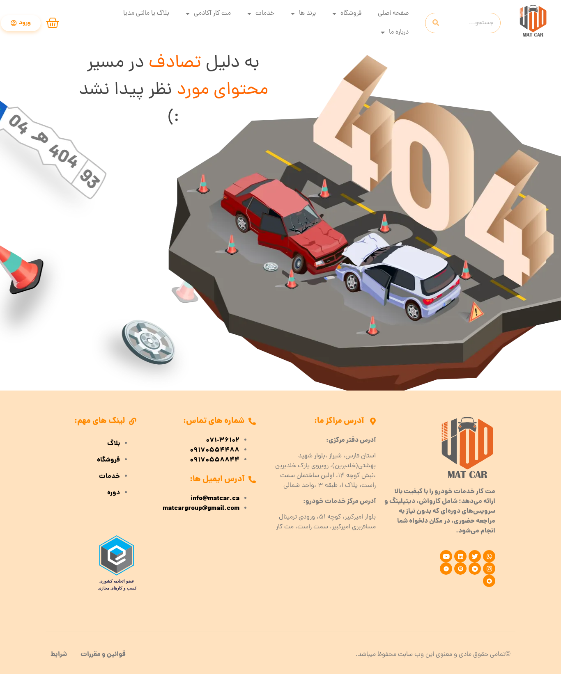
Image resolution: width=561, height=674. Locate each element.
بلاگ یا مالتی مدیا (146, 13)
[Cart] (52, 22)
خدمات (264, 13)
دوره (113, 493)
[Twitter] (475, 556)
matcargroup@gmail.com (201, 508)
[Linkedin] (460, 556)
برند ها (307, 13)
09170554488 (214, 450)
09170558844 (214, 460)
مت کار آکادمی (212, 13)
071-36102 (222, 440)
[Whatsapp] (489, 556)
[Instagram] (489, 568)
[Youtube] (446, 556)
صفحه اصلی (393, 13)
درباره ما (399, 32)
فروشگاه (350, 13)
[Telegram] (475, 568)
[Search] (435, 23)
